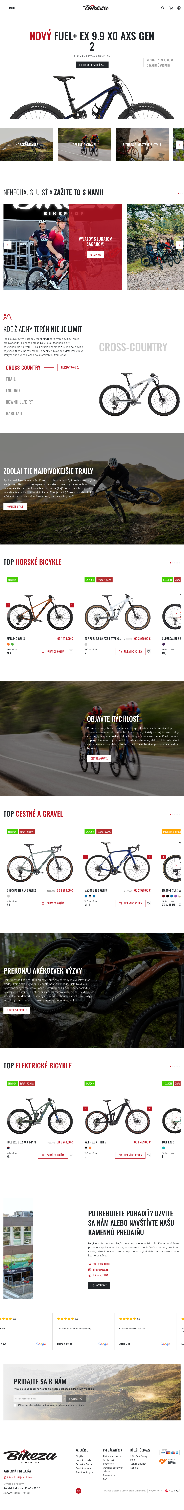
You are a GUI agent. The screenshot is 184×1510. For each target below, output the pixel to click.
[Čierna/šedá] (90, 896)
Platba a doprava (112, 1456)
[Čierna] (167, 896)
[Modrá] (86, 896)
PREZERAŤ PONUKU (70, 367)
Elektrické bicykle (17, 1010)
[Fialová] (175, 896)
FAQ (105, 1479)
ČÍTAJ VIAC (95, 255)
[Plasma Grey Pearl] (86, 644)
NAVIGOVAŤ (101, 1285)
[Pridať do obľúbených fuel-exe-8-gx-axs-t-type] (71, 1155)
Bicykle (79, 1456)
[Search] (162, 8)
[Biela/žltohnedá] (179, 896)
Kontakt (134, 1467)
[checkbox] (15, 1405)
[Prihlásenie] (179, 8)
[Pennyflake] (8, 644)
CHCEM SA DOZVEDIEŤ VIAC (92, 65)
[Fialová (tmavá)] (163, 644)
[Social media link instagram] (78, 1491)
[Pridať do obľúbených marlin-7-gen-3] (71, 651)
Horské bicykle (15, 506)
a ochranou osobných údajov (70, 1405)
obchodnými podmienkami (42, 1405)
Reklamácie (109, 1475)
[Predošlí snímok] (8, 605)
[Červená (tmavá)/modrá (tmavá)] (8, 1147)
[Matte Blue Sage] (163, 1147)
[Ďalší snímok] (72, 605)
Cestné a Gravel (99, 758)
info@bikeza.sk (100, 1269)
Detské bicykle (83, 1468)
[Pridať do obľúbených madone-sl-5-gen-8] (149, 903)
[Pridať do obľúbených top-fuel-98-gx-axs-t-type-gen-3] (149, 651)
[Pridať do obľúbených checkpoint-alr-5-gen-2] (71, 903)
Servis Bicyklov (138, 1463)
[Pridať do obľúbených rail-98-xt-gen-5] (149, 1155)
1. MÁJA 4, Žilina (100, 1275)
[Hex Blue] (94, 896)
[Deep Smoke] (86, 1147)
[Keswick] (12, 644)
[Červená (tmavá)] (163, 896)
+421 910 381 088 (101, 1264)
